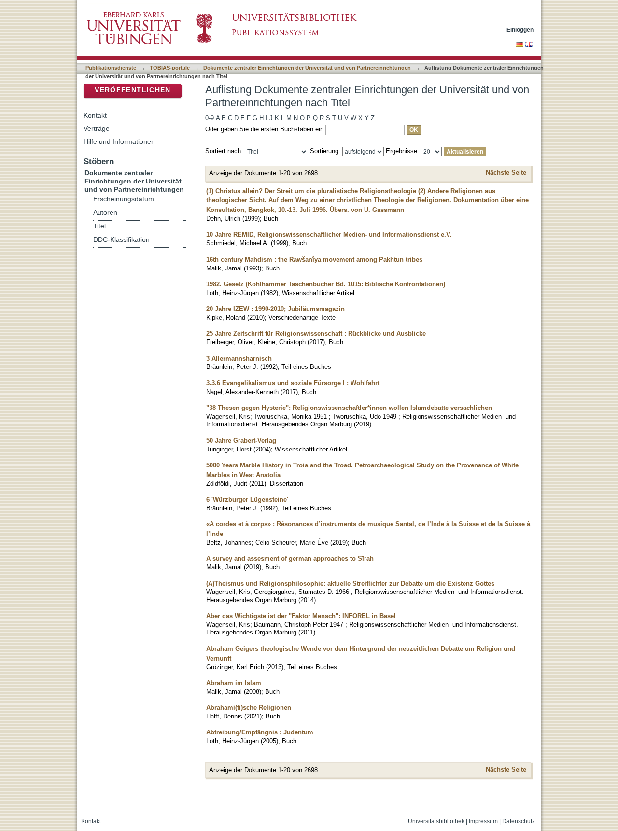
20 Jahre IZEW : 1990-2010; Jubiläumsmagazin (275, 308)
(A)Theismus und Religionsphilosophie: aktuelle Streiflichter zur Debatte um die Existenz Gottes (350, 583)
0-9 (209, 118)
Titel (99, 226)
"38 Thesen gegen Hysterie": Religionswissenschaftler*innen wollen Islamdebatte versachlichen (349, 407)
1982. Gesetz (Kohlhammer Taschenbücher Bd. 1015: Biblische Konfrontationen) (325, 284)
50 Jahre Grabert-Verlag (241, 440)
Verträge (97, 128)
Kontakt (95, 115)
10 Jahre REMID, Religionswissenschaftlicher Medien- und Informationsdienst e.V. (329, 234)
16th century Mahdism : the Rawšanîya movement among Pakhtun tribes (314, 259)
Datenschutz (518, 821)
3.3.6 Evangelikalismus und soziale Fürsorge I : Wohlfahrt (292, 383)
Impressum (483, 821)
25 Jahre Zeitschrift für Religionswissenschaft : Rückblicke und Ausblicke (316, 333)
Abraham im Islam (233, 683)
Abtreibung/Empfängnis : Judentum (259, 732)
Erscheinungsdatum (123, 199)
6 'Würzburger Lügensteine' (247, 499)
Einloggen (520, 30)
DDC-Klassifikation (121, 239)
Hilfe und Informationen (119, 141)
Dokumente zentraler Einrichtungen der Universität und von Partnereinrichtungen (307, 67)
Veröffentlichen (132, 90)
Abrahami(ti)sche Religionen (248, 707)
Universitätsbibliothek (436, 821)
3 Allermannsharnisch (239, 358)
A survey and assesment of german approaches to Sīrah (290, 558)
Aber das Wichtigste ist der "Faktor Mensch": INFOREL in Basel (301, 616)
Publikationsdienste (110, 67)
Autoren (105, 212)
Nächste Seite (506, 172)
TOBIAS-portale (170, 67)
